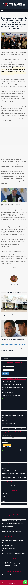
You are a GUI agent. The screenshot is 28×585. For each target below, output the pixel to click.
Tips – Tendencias (6, 499)
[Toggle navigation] (2, 10)
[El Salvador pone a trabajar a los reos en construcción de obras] (14, 303)
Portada (3, 496)
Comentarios (14, 267)
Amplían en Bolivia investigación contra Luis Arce (12, 339)
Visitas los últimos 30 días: (11, 563)
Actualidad (4, 493)
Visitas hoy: (7, 562)
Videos (3, 501)
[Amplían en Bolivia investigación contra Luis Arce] (14, 328)
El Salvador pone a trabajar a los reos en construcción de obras (14, 468)
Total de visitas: (8, 565)
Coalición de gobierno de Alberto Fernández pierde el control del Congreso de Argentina (14, 478)
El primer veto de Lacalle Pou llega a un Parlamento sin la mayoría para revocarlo (13, 474)
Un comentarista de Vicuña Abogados (10, 485)
